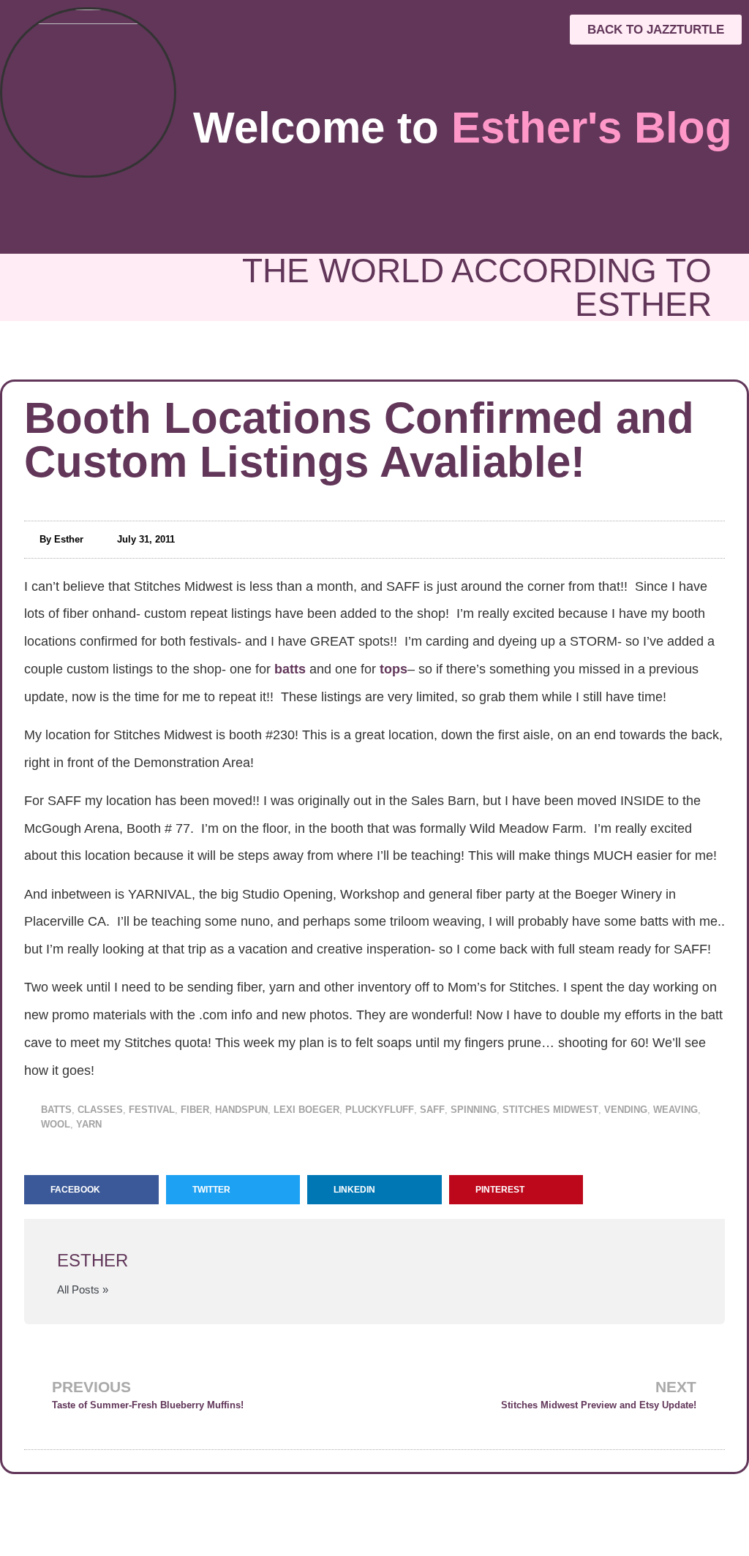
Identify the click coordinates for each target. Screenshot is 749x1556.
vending (625, 1109)
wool (55, 1124)
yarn (89, 1124)
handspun (241, 1109)
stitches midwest (550, 1109)
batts (290, 669)
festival (152, 1109)
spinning (474, 1109)
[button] (91, 1189)
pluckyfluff (379, 1109)
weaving (675, 1109)
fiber (195, 1109)
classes (100, 1109)
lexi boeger (306, 1109)
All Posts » (82, 1289)
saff (432, 1109)
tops (393, 669)
